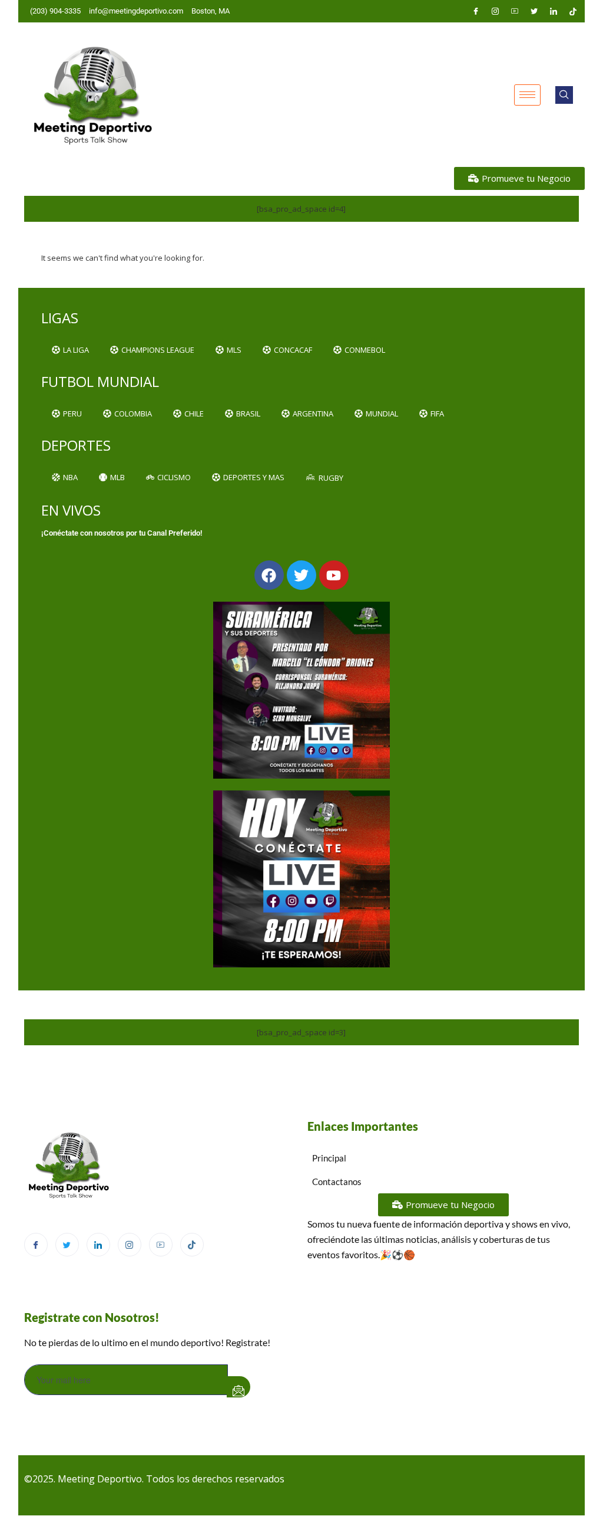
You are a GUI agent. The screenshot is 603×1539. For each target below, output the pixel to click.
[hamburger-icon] (527, 95)
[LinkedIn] (553, 11)
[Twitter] (534, 11)
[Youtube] (515, 11)
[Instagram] (495, 11)
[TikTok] (192, 1244)
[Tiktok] (573, 11)
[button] (564, 95)
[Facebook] (476, 11)
